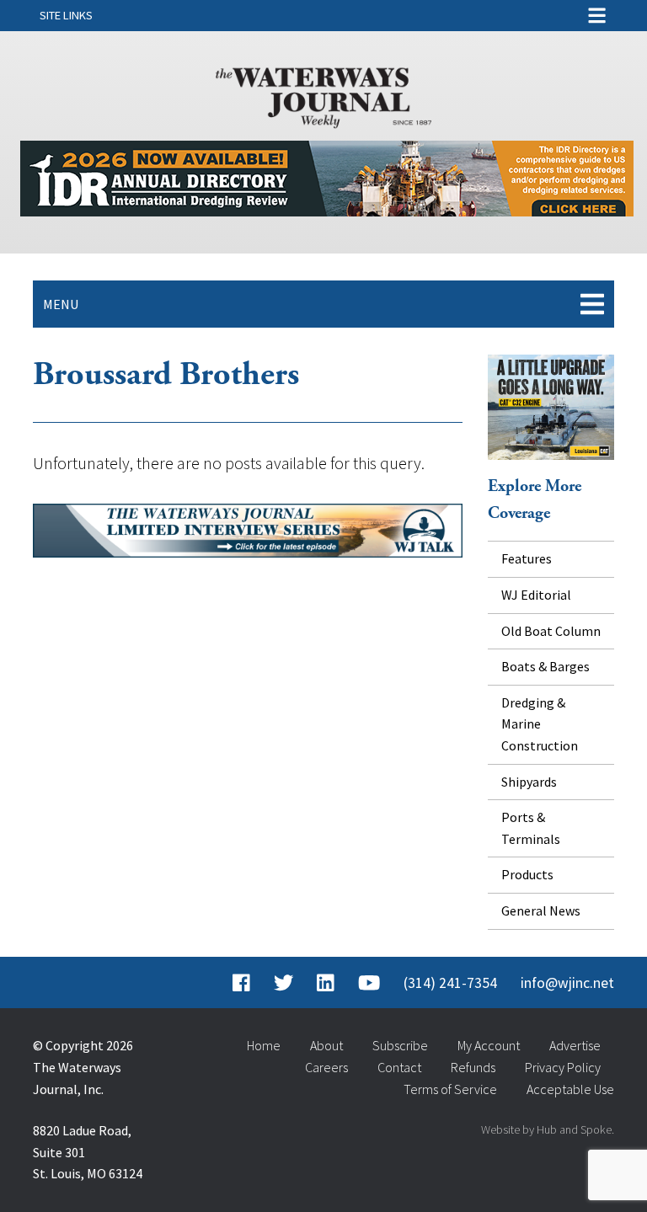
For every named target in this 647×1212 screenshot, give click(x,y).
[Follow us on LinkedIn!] (325, 983)
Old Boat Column (551, 630)
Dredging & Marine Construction (539, 724)
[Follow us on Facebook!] (241, 983)
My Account (488, 1045)
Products (527, 874)
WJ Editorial (536, 594)
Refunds (473, 1067)
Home (264, 1045)
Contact (399, 1067)
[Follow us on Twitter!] (283, 983)
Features (526, 558)
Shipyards (529, 781)
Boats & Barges (545, 666)
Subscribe (400, 1045)
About (326, 1045)
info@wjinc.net (567, 983)
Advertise (575, 1045)
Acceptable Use (570, 1089)
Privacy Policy (563, 1067)
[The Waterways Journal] (323, 94)
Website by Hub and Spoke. (547, 1129)
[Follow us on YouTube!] (369, 983)
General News (540, 910)
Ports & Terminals (530, 828)
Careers (326, 1067)
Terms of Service (450, 1089)
